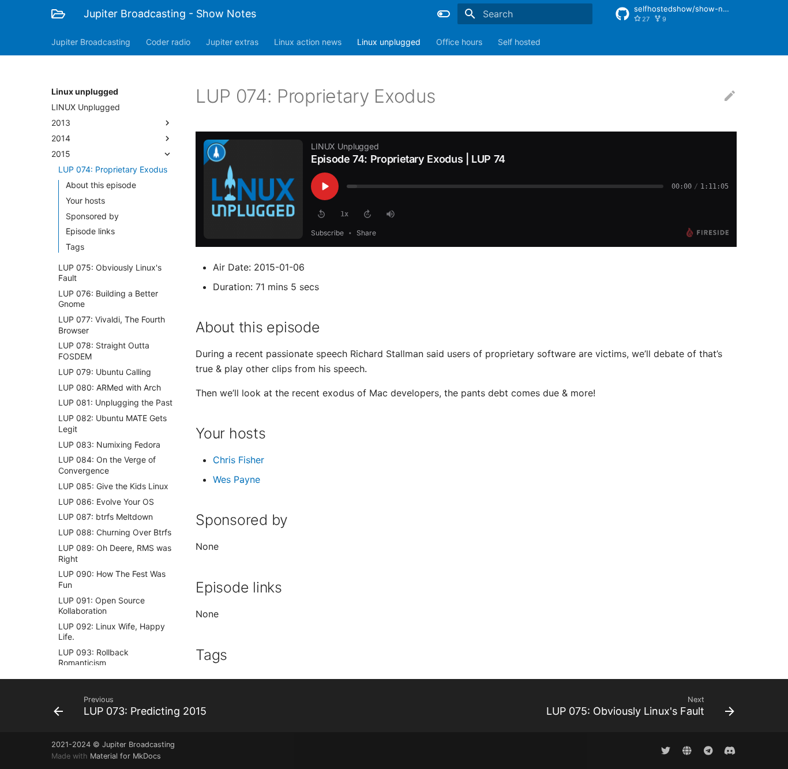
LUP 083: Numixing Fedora (109, 444)
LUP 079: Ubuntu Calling (104, 372)
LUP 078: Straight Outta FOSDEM (103, 350)
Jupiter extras (232, 42)
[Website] (687, 750)
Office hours (459, 42)
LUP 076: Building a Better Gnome (108, 298)
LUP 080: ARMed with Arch (109, 387)
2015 (60, 154)
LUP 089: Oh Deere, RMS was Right (114, 553)
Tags (75, 247)
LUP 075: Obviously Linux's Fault (110, 272)
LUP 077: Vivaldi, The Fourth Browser (111, 324)
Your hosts (85, 200)
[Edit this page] (730, 96)
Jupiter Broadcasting (90, 42)
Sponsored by (92, 216)
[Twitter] (665, 750)
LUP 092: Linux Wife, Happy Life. (111, 631)
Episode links (90, 231)
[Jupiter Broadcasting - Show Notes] (58, 13)
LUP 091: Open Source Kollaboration (101, 605)
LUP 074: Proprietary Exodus (112, 169)
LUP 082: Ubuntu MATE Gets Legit (112, 423)
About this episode (101, 185)
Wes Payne (236, 479)
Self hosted (519, 42)
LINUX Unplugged (85, 107)
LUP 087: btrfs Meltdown (105, 517)
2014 (60, 138)
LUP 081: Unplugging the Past (115, 402)
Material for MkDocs (125, 756)
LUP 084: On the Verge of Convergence (107, 465)
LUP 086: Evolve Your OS (106, 502)
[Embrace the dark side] (443, 13)
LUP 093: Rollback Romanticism (93, 657)
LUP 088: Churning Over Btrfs (114, 532)
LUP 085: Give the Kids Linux (113, 486)
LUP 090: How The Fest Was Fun (112, 579)
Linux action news (308, 42)
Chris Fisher (238, 460)
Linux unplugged (389, 42)
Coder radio (168, 42)
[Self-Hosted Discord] (730, 750)
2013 (60, 122)
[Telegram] (708, 750)
